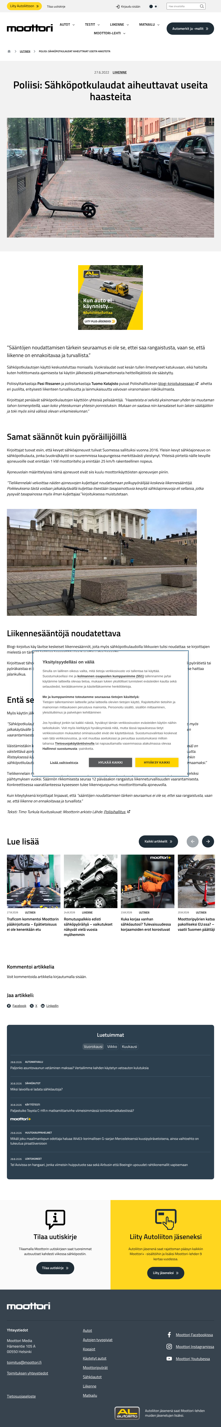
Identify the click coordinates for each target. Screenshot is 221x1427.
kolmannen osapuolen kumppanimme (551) (110, 676)
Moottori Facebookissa (194, 1335)
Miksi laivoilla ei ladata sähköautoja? (36, 1089)
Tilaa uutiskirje (56, 6)
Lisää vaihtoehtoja (64, 762)
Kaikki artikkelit (156, 841)
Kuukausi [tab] (129, 1046)
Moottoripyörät (95, 1367)
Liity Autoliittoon (22, 6)
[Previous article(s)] (193, 842)
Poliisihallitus (115, 812)
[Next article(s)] (208, 842)
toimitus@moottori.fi (24, 1362)
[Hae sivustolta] (202, 6)
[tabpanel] (110, 1113)
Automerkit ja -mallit (188, 28)
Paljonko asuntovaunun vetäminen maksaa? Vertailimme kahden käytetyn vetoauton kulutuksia (79, 1068)
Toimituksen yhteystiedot (27, 1373)
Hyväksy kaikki (157, 762)
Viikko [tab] (112, 1046)
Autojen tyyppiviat (97, 1340)
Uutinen (25, 51)
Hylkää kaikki (110, 762)
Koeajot (89, 1349)
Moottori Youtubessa (193, 1359)
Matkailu (90, 1395)
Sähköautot (92, 1377)
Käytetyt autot (94, 1358)
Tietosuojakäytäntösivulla (75, 743)
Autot (87, 1330)
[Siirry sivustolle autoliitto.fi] (127, 1413)
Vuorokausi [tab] (93, 1046)
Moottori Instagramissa (195, 1347)
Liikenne (120, 72)
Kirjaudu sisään (130, 6)
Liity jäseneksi (163, 1273)
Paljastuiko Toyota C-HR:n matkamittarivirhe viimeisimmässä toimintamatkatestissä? (72, 1110)
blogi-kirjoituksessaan (176, 383)
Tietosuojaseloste (21, 1396)
